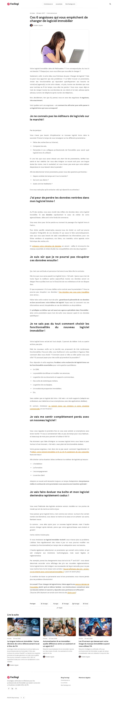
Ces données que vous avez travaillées (74, 292)
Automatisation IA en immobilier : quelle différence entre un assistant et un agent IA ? (59, 643)
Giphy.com (71, 593)
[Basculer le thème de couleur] (22, 697)
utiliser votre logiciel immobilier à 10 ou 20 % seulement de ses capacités (60, 452)
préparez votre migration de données (46, 246)
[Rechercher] (110, 4)
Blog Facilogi (15, 697)
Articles (32, 13)
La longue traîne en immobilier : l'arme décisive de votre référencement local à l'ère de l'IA (23, 643)
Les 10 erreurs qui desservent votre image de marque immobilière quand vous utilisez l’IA (94, 643)
